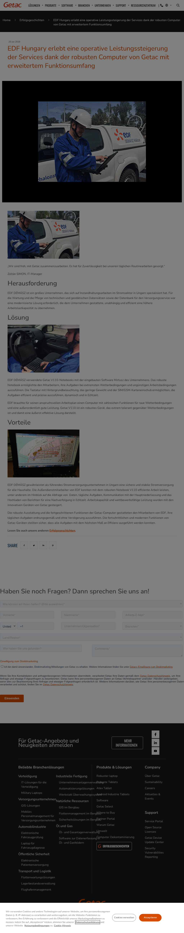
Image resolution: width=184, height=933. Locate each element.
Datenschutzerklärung (87, 922)
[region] (92, 918)
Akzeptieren (150, 917)
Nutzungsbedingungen (37, 925)
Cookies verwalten (124, 917)
